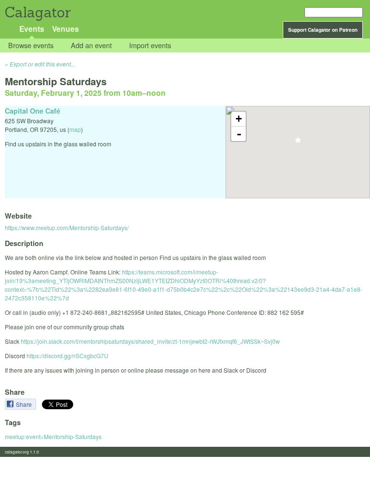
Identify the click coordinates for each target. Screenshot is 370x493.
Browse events (30, 45)
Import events (150, 45)
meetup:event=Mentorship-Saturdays (53, 436)
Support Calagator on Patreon (322, 29)
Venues (65, 28)
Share (24, 404)
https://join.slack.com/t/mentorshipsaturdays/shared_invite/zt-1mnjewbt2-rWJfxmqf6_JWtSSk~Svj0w (150, 341)
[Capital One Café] (298, 143)
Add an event (91, 45)
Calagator (37, 12)
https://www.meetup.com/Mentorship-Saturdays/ (67, 227)
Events (31, 28)
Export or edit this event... (42, 64)
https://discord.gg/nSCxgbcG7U (67, 355)
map (75, 129)
